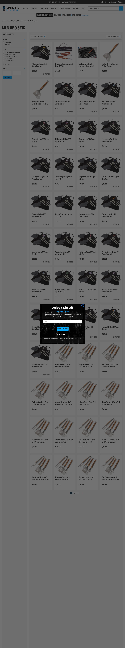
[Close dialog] (83, 306)
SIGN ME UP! (62, 329)
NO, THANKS (62, 334)
